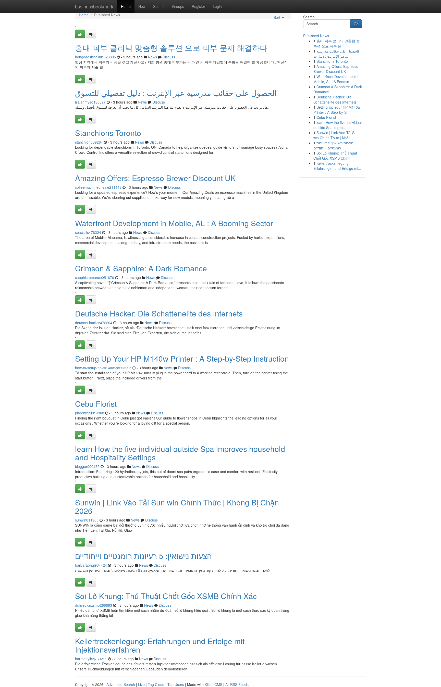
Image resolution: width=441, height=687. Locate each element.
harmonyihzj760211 (91, 658)
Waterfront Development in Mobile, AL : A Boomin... (336, 79)
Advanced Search (120, 684)
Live (141, 684)
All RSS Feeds (237, 684)
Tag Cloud (156, 684)
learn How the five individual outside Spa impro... (337, 125)
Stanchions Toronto (108, 132)
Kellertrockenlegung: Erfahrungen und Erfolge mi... (337, 166)
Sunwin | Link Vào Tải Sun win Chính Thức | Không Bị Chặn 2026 (177, 506)
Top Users (175, 684)
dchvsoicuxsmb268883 (93, 605)
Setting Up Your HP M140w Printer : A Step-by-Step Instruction (182, 358)
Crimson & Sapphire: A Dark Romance (141, 268)
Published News (316, 35)
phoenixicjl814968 (89, 412)
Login (217, 6)
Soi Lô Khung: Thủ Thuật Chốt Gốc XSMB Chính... (335, 155)
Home (126, 6)
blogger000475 (87, 466)
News (152, 56)
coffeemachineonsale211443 (98, 187)
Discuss (169, 56)
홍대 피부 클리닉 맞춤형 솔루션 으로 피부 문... (336, 43)
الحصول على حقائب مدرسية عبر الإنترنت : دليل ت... (336, 53)
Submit (158, 6)
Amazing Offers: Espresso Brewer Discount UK (155, 177)
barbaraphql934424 (91, 565)
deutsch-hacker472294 (93, 322)
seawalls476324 (88, 232)
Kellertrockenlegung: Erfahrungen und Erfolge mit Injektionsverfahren (159, 645)
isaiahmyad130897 (90, 102)
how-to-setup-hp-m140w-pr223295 (103, 367)
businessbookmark (94, 6)
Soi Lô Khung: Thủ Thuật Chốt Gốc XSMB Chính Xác (166, 595)
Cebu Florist (96, 403)
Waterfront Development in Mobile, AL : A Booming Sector (174, 223)
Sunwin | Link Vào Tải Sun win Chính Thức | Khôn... (336, 135)
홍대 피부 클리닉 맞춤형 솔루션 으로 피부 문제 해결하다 (171, 47)
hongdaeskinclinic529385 (95, 56)
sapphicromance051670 (94, 277)
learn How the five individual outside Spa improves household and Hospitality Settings (180, 453)
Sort (277, 17)
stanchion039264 (89, 142)
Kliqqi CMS (213, 684)
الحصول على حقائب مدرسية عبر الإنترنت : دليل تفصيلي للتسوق (176, 92)
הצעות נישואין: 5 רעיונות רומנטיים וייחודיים (143, 555)
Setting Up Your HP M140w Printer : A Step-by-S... (336, 110)
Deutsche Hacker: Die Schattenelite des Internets (159, 313)
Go (356, 23)
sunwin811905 (87, 520)
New (141, 6)
